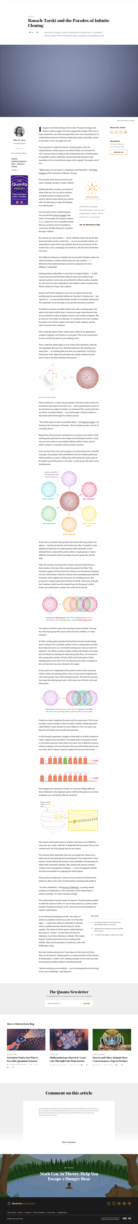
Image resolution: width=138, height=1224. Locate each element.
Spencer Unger (88, 422)
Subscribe (86, 1003)
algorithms (12, 1054)
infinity (31, 16)
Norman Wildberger (70, 887)
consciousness (99, 1054)
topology (54, 1054)
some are (57, 215)
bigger (64, 215)
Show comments (69, 1142)
